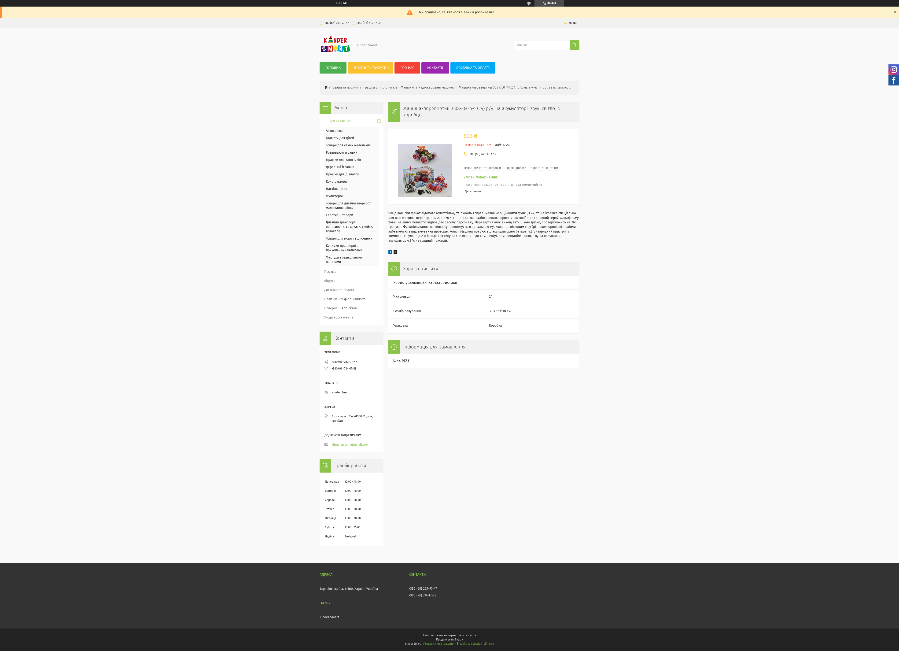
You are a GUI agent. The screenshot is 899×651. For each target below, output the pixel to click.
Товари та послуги (370, 68)
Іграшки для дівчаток (342, 174)
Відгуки (329, 281)
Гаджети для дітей (340, 138)
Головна (333, 68)
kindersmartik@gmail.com (350, 444)
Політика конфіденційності (345, 299)
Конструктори (336, 181)
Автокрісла (334, 131)
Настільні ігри (336, 189)
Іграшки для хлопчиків (380, 87)
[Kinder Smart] (335, 53)
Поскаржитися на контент (439, 644)
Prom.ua (471, 635)
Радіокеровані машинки (437, 87)
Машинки (408, 87)
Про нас (407, 68)
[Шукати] (574, 45)
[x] (395, 253)
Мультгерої (334, 196)
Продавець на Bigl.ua (449, 639)
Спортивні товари (339, 215)
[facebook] (390, 253)
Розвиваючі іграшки (341, 152)
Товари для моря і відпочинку (349, 238)
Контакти (435, 68)
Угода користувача (338, 317)
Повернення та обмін (340, 308)
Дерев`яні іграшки (340, 167)
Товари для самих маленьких (348, 145)
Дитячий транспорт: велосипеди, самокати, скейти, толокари (349, 227)
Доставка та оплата (473, 68)
